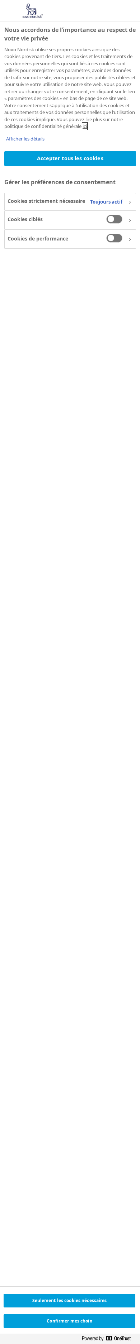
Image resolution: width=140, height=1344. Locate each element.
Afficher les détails (25, 138)
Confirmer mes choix (69, 1321)
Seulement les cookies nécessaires (69, 1300)
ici (85, 126)
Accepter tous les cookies (70, 158)
